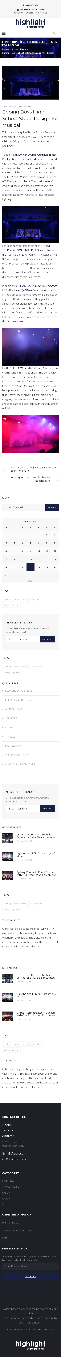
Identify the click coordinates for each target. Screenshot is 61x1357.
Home (5, 49)
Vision (6, 1204)
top (36, 163)
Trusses (10, 736)
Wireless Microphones (20, 764)
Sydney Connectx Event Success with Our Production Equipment (36, 873)
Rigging (7, 1198)
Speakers (11, 718)
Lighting (7, 599)
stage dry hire (36, 599)
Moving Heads (14, 746)
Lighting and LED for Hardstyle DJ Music (37, 855)
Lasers (6, 1192)
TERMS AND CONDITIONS (17, 1230)
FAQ (4, 1238)
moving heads (20, 599)
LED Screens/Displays (18, 690)
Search (52, 507)
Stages (9, 727)
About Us (18, 13)
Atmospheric (13, 709)
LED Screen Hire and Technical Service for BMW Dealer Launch (36, 836)
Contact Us (41, 13)
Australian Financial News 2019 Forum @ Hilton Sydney (33, 469)
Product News (18, 49)
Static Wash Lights (17, 755)
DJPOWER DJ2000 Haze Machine (33, 368)
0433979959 (32, 5)
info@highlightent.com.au (32, 9)
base (26, 163)
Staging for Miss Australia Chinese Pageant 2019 (30, 479)
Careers (29, 13)
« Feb (30, 581)
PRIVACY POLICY (11, 1222)
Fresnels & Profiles (18, 700)
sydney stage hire (11, 605)
